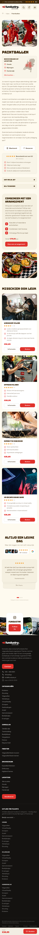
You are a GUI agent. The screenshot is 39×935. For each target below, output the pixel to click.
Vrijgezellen (6, 696)
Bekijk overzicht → (8, 817)
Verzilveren (9, 797)
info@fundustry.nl (10, 677)
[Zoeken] (23, 7)
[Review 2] (20, 597)
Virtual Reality (6, 702)
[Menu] (35, 7)
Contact (7, 666)
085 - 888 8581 (10, 672)
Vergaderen (6, 737)
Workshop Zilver (12, 323)
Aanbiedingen (6, 707)
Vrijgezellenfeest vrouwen (10, 753)
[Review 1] (18, 597)
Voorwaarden (33, 926)
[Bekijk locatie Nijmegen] (30, 66)
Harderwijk (10, 71)
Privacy (26, 926)
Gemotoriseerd (7, 713)
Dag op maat (6, 743)
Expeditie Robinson (13, 441)
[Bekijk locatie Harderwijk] (29, 63)
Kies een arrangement (16, 244)
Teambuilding (6, 731)
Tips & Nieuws (17, 926)
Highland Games (7, 771)
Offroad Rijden (11, 385)
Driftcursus (5, 768)
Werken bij (10, 926)
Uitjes (7, 14)
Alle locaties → (9, 75)
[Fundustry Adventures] (10, 7)
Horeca (4, 740)
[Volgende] (34, 33)
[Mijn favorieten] (29, 7)
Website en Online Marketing (10, 923)
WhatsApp (8, 675)
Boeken (32, 931)
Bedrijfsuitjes (6, 716)
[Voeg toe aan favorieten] (34, 297)
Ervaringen (5, 718)
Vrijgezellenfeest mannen (10, 756)
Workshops (5, 699)
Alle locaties (6, 781)
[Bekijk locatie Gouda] (26, 65)
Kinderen (5, 690)
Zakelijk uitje (6, 729)
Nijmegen (10, 68)
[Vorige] (5, 33)
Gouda (9, 64)
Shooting (5, 693)
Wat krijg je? (19, 179)
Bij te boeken (19, 186)
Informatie (12, 349)
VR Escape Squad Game (14, 497)
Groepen (5, 704)
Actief (4, 710)
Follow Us (14, 628)
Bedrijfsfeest (6, 734)
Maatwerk (13, 148)
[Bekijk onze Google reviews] (32, 551)
